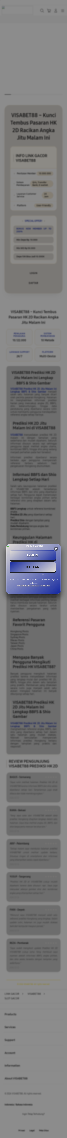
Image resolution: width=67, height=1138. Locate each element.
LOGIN (32, 555)
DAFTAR (33, 567)
